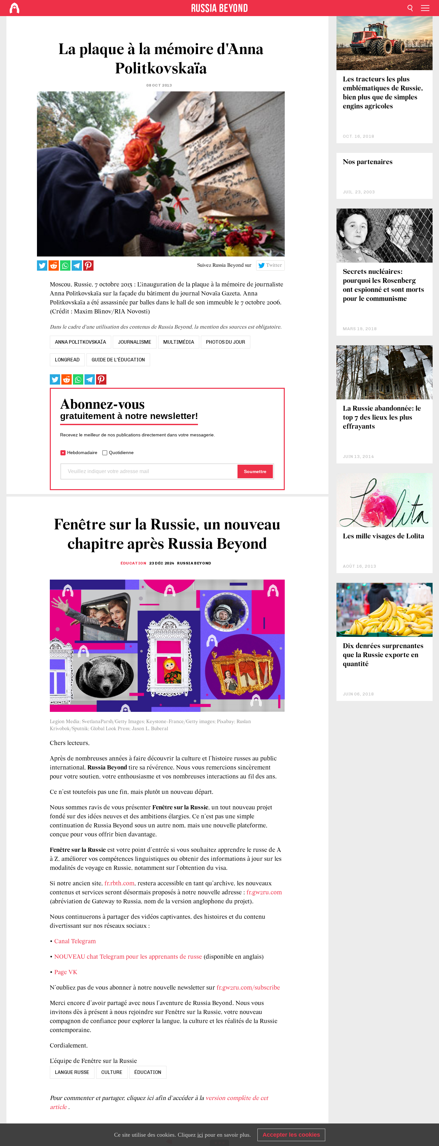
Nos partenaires (368, 162)
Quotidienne (121, 452)
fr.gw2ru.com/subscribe (248, 988)
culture (111, 1072)
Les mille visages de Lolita (383, 536)
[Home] (14, 8)
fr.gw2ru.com (264, 893)
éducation (147, 1072)
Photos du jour (225, 342)
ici (200, 1135)
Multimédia (178, 342)
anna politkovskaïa (80, 342)
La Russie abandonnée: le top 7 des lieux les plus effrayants (382, 418)
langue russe (72, 1072)
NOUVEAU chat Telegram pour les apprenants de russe (128, 957)
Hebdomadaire (82, 452)
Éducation (133, 563)
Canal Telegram (75, 941)
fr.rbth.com (119, 883)
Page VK (65, 972)
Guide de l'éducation (118, 360)
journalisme (134, 342)
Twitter (274, 265)
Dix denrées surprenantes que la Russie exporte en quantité (383, 655)
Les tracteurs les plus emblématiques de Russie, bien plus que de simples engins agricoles (383, 93)
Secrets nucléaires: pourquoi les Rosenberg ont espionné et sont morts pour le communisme (383, 285)
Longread (67, 360)
